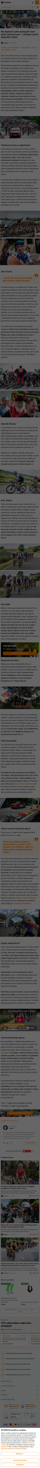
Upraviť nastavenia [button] (20, 1460)
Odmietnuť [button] (20, 1465)
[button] (4, 1447)
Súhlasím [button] (20, 1454)
